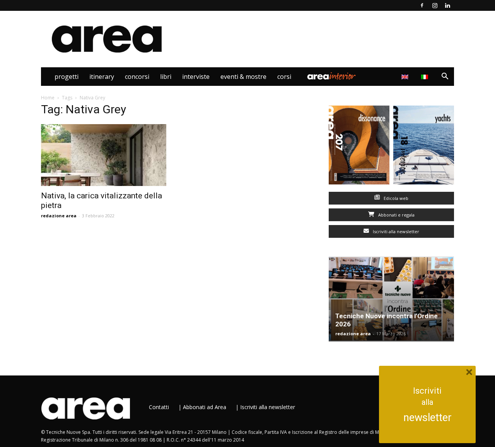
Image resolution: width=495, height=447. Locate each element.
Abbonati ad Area (204, 407)
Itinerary (101, 76)
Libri (165, 76)
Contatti (159, 407)
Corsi (284, 76)
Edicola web (395, 198)
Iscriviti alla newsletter (395, 231)
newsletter (427, 417)
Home (48, 97)
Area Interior (331, 76)
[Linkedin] (447, 5)
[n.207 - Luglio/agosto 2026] (359, 147)
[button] (444, 77)
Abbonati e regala (396, 215)
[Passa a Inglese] (406, 76)
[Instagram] (434, 5)
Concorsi (137, 76)
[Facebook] (422, 5)
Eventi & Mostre (243, 76)
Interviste (196, 76)
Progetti (67, 76)
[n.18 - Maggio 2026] (423, 147)
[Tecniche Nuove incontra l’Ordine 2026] (391, 298)
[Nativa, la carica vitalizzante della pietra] (103, 155)
